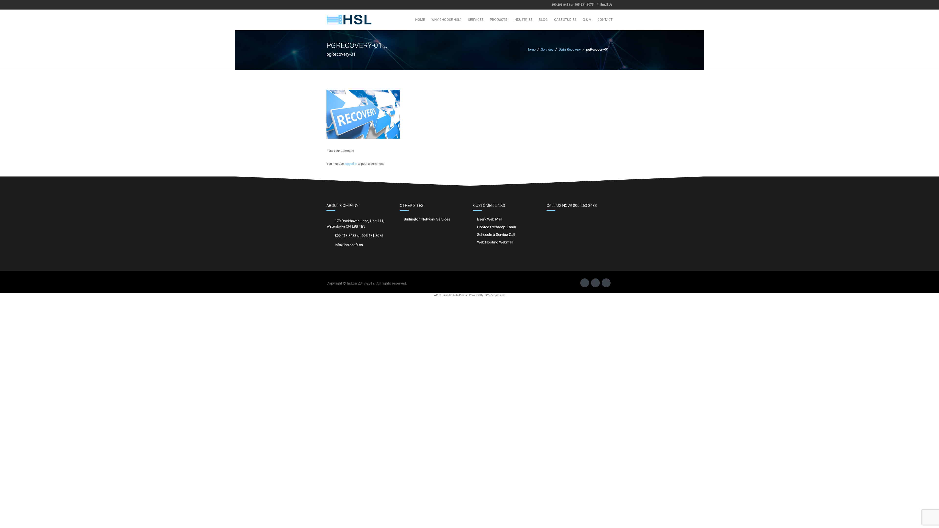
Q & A (587, 20)
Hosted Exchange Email (496, 227)
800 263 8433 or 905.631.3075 (572, 4)
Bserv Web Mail (489, 219)
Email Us (606, 4)
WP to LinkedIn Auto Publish (451, 295)
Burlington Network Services (427, 219)
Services (475, 20)
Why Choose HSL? (446, 20)
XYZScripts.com (495, 295)
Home (420, 20)
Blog (543, 20)
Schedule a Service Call (496, 234)
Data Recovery (570, 49)
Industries (523, 20)
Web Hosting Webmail (495, 242)
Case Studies (565, 20)
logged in (351, 163)
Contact (605, 20)
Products (498, 20)
